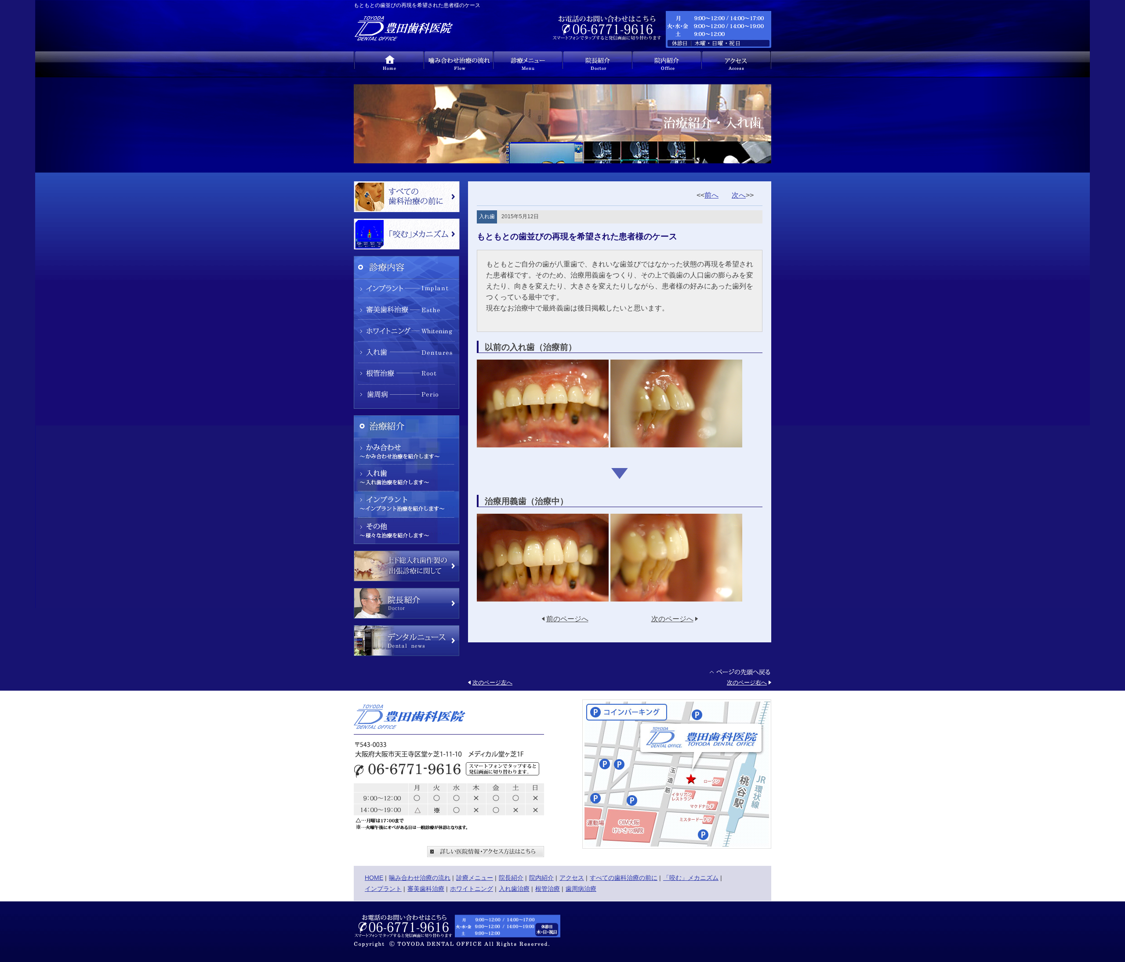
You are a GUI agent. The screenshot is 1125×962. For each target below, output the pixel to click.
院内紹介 (541, 877)
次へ (739, 195)
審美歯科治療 (425, 888)
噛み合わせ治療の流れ (419, 877)
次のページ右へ (747, 682)
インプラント (383, 888)
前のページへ (567, 619)
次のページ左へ (492, 682)
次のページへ (672, 619)
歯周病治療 (581, 888)
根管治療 (547, 888)
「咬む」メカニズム (691, 877)
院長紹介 (511, 877)
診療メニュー (474, 877)
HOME (374, 877)
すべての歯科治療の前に (623, 877)
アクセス (571, 877)
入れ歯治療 (514, 888)
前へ (711, 195)
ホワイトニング (471, 888)
